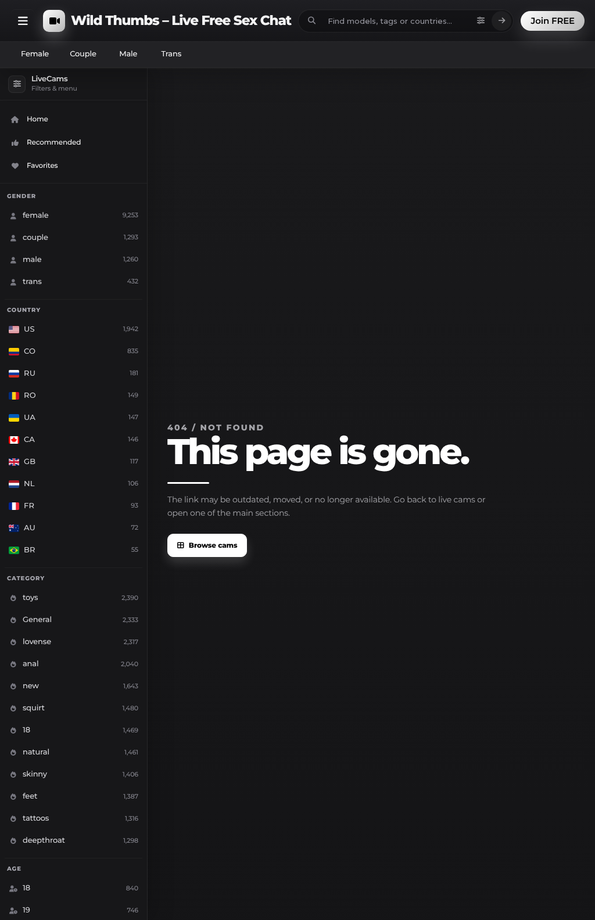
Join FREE (553, 20)
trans (171, 54)
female (35, 54)
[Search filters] (480, 21)
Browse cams (213, 545)
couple (83, 54)
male (128, 54)
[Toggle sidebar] (22, 21)
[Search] (501, 21)
